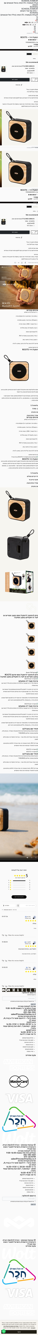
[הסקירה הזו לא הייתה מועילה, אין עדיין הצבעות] (3, 935)
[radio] (35, 54)
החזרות (36, 101)
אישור (19, 1332)
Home (36, 33)
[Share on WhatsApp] (22, 262)
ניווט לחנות (31, 1022)
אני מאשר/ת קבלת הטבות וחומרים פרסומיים (22, 1001)
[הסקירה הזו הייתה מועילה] (6, 960)
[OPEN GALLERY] (20, 127)
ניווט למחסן (31, 1030)
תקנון (17, 98)
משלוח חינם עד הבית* (32, 89)
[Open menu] (35, 26)
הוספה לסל (30, 73)
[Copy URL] (18, 262)
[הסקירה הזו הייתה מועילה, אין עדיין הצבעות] (6, 935)
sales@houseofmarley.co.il (23, 1014)
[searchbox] (28, 905)
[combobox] (9, 909)
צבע (37, 51)
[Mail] (15, 262)
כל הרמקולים (30, 33)
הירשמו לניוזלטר (31, 994)
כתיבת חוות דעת (19, 897)
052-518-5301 (30, 1012)
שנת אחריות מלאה (33, 95)
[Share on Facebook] (25, 262)
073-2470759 (30, 1010)
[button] (19, 90)
